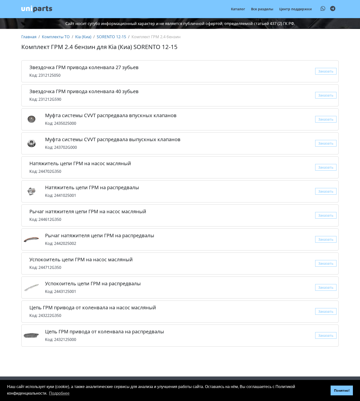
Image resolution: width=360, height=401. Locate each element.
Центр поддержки (295, 9)
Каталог (238, 9)
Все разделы (262, 9)
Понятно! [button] (342, 390)
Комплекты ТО (56, 36)
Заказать (325, 71)
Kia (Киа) (83, 36)
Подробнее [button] (59, 393)
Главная (28, 36)
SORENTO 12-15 (111, 36)
